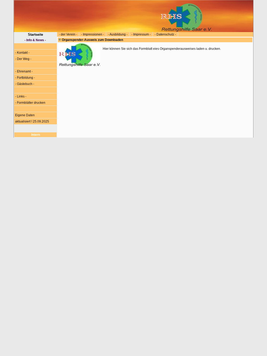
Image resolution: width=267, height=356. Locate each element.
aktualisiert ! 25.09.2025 (32, 121)
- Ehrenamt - (23, 71)
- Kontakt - (22, 52)
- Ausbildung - (117, 34)
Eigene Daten (24, 115)
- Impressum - (141, 34)
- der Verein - (68, 34)
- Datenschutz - (165, 34)
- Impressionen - (93, 34)
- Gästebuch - (24, 84)
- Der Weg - (23, 59)
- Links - (20, 96)
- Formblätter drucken (30, 103)
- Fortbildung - (25, 77)
